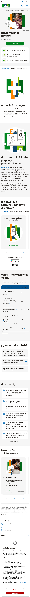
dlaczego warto (5, 68)
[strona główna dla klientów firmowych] (6, 5)
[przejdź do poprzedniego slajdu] (6, 253)
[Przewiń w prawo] (27, 10)
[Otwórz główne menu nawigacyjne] (27, 6)
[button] (13, 245)
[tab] (16, 211)
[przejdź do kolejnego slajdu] (23, 253)
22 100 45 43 (5, 167)
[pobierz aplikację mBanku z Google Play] (15, 260)
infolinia (13, 68)
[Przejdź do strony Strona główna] (2, 10)
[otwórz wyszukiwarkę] (22, 6)
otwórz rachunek (21, 68)
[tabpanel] (15, 235)
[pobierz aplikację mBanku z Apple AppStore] (15, 265)
